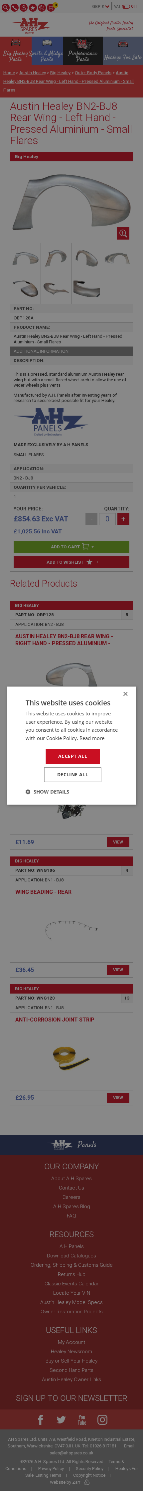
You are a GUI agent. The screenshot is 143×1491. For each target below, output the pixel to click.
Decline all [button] (72, 774)
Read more (91, 738)
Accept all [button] (72, 756)
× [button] (125, 694)
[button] (47, 792)
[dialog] (71, 745)
